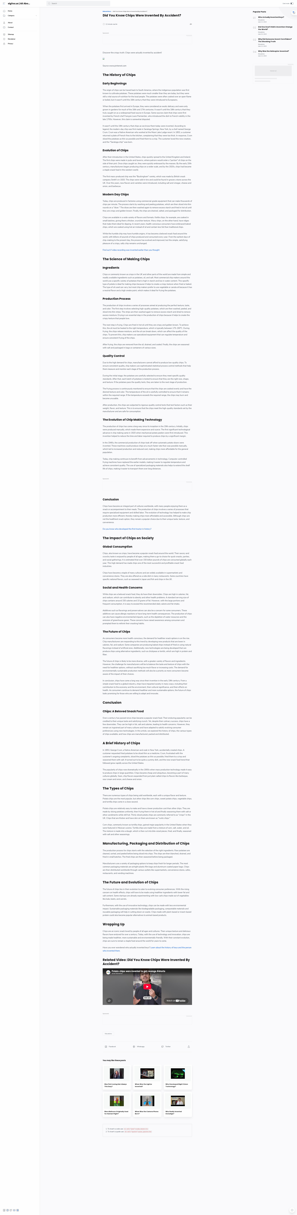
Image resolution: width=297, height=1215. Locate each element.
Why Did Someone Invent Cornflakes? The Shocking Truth (275, 40)
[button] (49, 3)
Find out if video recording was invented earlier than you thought (131, 250)
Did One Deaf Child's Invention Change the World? (275, 28)
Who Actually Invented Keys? (271, 17)
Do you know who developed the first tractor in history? (127, 529)
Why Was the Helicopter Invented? (273, 51)
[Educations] (108, 1034)
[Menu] (4, 3)
